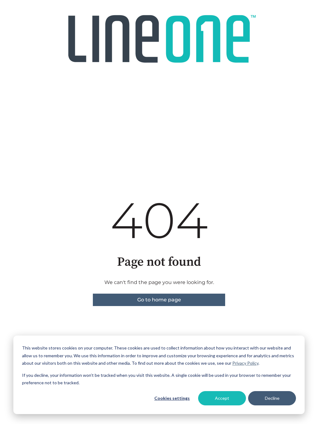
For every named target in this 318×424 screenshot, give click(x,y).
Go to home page (159, 300)
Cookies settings (172, 398)
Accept (222, 398)
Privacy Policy (245, 363)
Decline (272, 398)
